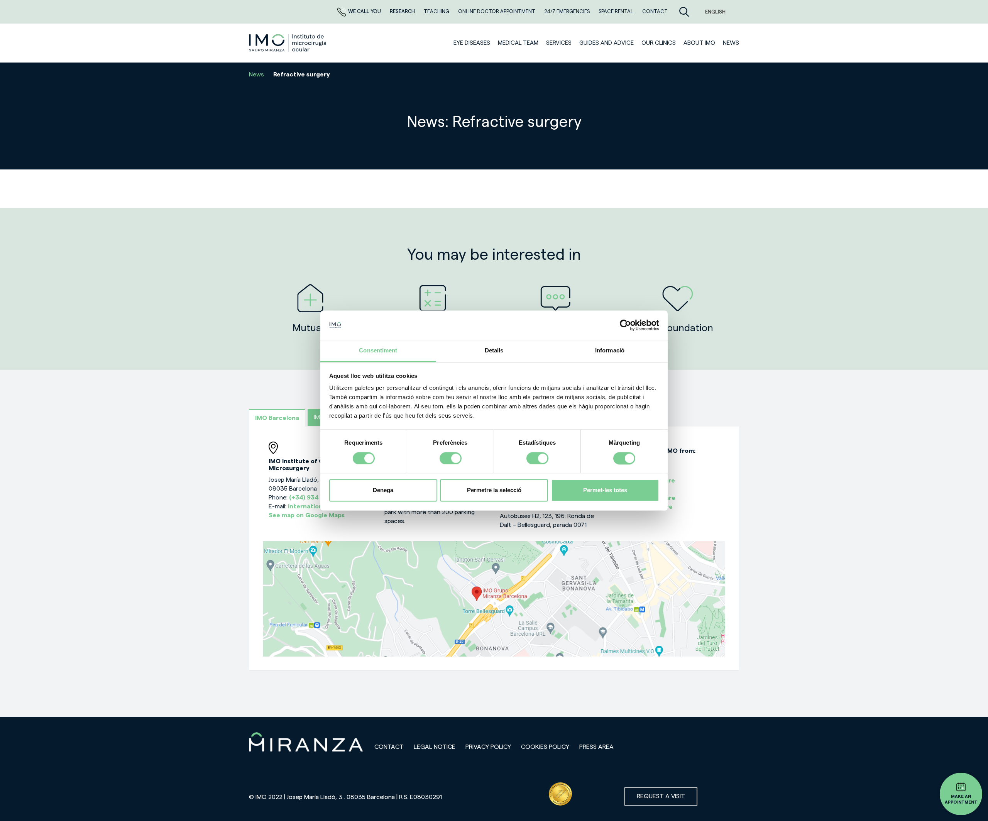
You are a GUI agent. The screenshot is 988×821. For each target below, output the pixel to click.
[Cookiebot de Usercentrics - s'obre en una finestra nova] (625, 325)
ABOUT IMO (699, 43)
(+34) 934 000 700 (318, 497)
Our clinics (658, 43)
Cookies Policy (545, 747)
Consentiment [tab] (378, 350)
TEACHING (437, 11)
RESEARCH (403, 11)
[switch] (451, 458)
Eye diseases (471, 43)
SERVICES (559, 43)
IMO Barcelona (277, 418)
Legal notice (434, 747)
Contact (389, 747)
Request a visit (661, 796)
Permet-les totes (605, 490)
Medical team (518, 43)
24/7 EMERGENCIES (567, 11)
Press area (596, 747)
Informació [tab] (609, 350)
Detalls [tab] (494, 350)
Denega (383, 490)
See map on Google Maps (307, 515)
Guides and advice (606, 43)
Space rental (616, 11)
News (731, 43)
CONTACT (655, 11)
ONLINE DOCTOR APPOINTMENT (497, 11)
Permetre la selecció (494, 490)
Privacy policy (488, 747)
